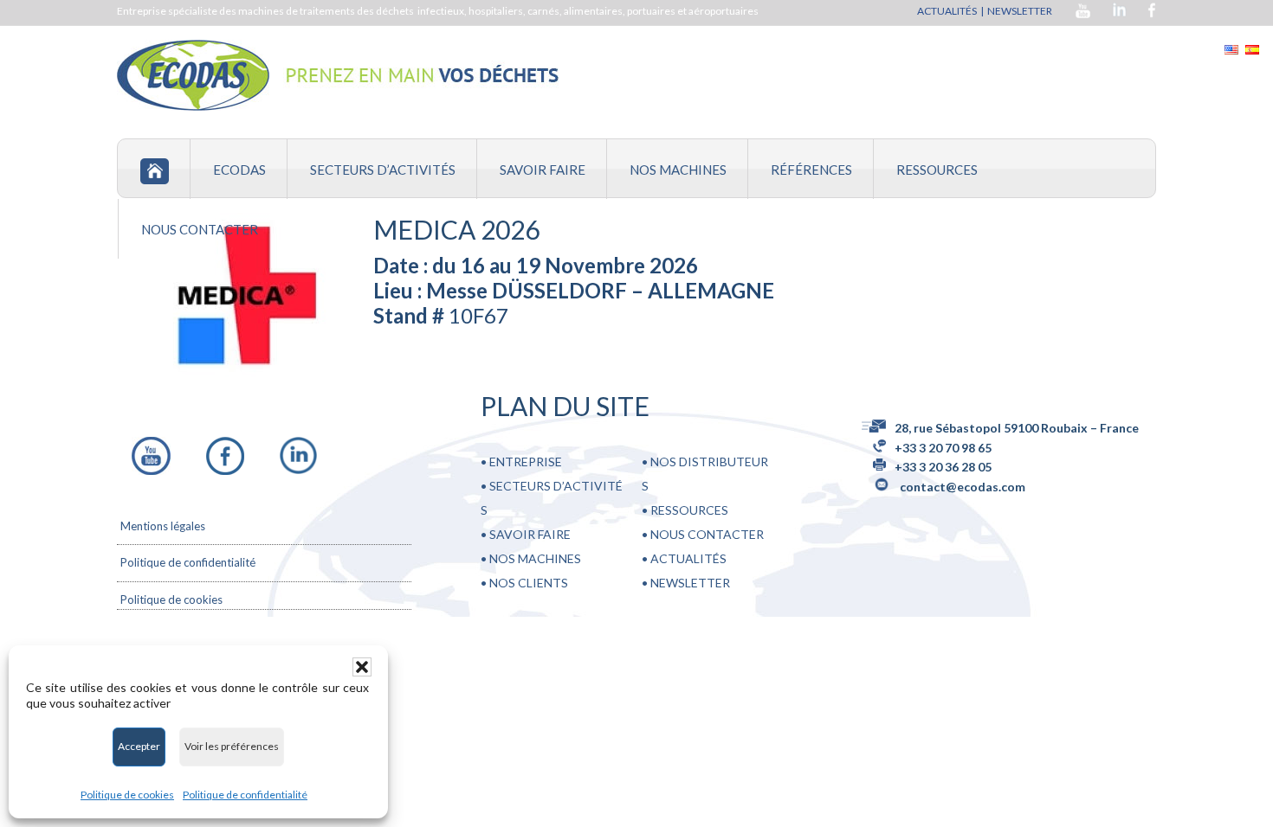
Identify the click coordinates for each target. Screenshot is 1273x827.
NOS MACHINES (535, 558)
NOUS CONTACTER (706, 534)
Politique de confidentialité (245, 794)
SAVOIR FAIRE (530, 534)
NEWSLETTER (1020, 10)
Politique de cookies (127, 794)
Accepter (139, 746)
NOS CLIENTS (528, 582)
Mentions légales (162, 526)
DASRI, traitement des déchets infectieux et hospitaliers (338, 75)
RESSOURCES (688, 510)
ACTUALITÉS (947, 10)
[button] (362, 667)
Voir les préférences (231, 746)
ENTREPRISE (525, 461)
